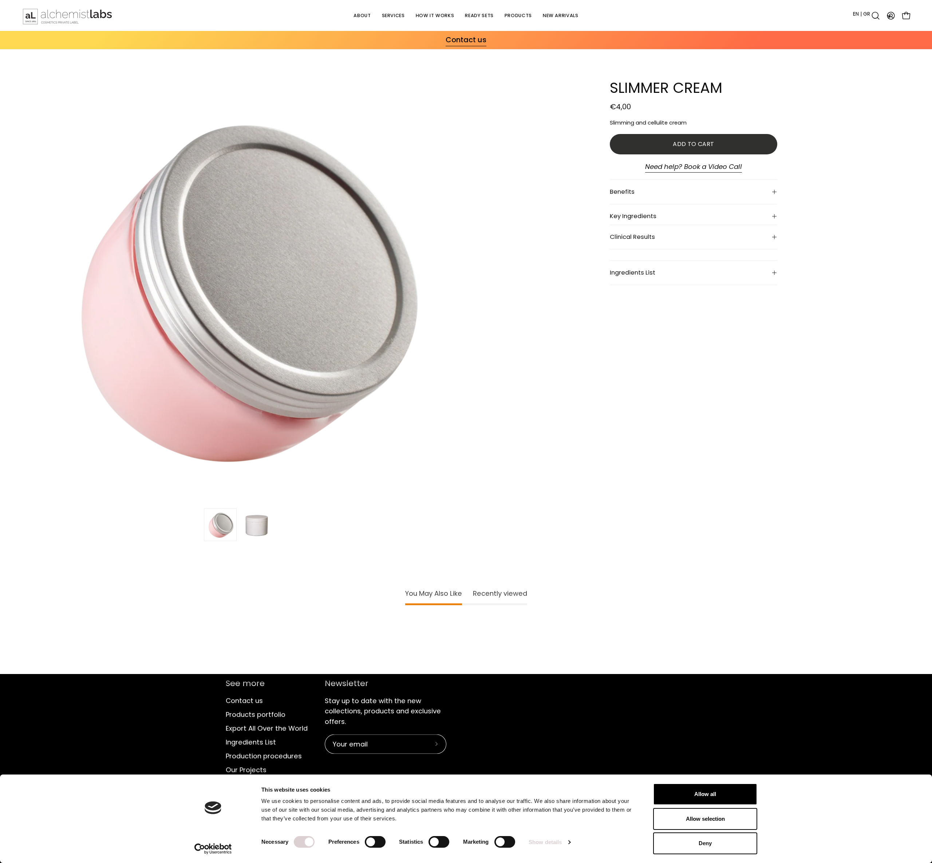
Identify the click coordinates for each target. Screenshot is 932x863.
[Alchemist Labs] (67, 15)
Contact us (244, 700)
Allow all (705, 794)
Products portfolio (255, 714)
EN (856, 13)
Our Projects (246, 769)
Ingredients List (632, 272)
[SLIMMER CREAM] (220, 524)
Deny (705, 843)
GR (866, 13)
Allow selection (705, 819)
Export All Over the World (267, 728)
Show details (545, 842)
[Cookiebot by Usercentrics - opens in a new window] (213, 848)
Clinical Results (632, 237)
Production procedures (264, 755)
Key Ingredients (633, 216)
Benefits (622, 192)
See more (245, 683)
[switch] (375, 842)
